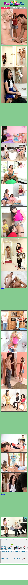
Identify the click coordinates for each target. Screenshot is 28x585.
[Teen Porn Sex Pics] (14, 2)
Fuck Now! (22, 7)
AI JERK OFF (14, 7)
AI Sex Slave (5, 7)
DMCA (20, 582)
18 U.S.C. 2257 (15, 582)
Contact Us (25, 582)
